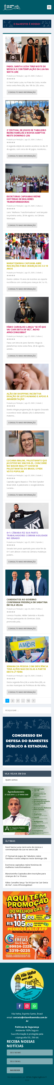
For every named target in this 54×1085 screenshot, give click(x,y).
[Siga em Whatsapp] (34, 1006)
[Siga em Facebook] (20, 1006)
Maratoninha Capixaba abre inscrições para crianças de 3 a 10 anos (27, 266)
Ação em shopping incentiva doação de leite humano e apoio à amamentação (27, 396)
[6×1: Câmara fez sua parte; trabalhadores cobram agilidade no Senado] (27, 516)
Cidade (38, 273)
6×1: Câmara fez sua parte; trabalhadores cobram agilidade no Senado (27, 535)
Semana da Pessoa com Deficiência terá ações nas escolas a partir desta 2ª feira (27, 669)
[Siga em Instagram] (27, 1006)
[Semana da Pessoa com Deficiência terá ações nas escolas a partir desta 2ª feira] (27, 649)
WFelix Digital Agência (35, 1077)
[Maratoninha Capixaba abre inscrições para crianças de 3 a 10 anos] (27, 246)
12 (28, 700)
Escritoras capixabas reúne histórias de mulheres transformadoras (23, 199)
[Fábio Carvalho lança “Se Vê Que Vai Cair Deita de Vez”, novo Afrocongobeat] (27, 310)
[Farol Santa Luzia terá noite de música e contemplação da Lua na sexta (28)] (27, 49)
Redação (20, 76)
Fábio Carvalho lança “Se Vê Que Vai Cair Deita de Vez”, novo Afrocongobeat (26, 329)
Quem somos (11, 780)
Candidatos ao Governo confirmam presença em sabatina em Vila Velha (27, 602)
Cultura (38, 76)
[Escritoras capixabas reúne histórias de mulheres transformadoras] (27, 178)
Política (38, 609)
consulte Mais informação (22, 92)
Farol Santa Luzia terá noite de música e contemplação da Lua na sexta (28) (28, 69)
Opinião (39, 542)
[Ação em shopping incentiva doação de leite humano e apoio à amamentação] (27, 377)
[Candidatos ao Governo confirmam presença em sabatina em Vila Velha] (27, 583)
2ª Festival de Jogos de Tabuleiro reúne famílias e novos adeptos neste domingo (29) (26, 133)
